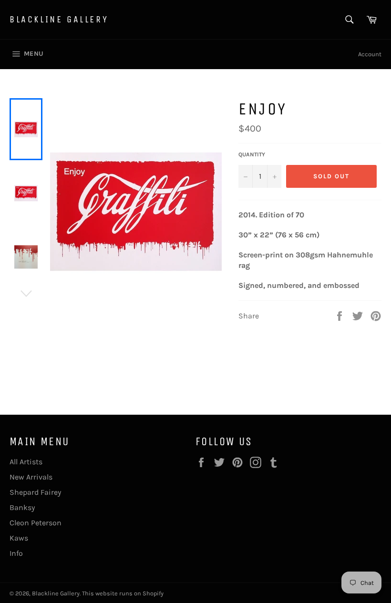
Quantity (251, 154)
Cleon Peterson (36, 522)
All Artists (26, 461)
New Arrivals (31, 476)
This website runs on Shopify (123, 593)
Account (369, 54)
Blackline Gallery (59, 19)
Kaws (19, 537)
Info (16, 553)
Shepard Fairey (35, 492)
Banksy (22, 507)
